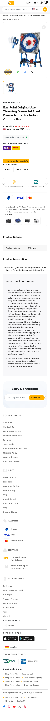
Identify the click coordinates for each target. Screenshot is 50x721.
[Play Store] (26, 639)
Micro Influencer (10, 457)
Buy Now (8, 214)
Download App (10, 477)
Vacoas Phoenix (10, 599)
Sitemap (7, 440)
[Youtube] (15, 707)
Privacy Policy (31, 697)
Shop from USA (11, 674)
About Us (7, 422)
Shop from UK (27, 674)
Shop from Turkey (12, 685)
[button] (29, 2)
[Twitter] (21, 707)
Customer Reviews (12, 486)
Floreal (6, 616)
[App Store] (11, 639)
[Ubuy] (10, 3)
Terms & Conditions (13, 697)
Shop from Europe (31, 685)
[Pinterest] (26, 707)
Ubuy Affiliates (10, 512)
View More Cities (11, 620)
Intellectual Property (12, 435)
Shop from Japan (12, 677)
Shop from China (30, 681)
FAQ (5, 495)
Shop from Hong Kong (33, 677)
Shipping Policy (10, 453)
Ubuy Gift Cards (10, 503)
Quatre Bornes (10, 603)
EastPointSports (11, 19)
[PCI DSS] (9, 661)
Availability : (9, 126)
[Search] (45, 9)
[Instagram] (10, 707)
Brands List (8, 482)
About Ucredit (9, 499)
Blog (5, 507)
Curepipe (7, 594)
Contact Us (8, 427)
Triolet (6, 612)
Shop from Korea (12, 681)
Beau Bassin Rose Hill (13, 590)
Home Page (8, 15)
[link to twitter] (32, 72)
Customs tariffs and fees (15, 448)
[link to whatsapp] (18, 72)
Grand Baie (8, 607)
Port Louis (7, 586)
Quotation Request (12, 431)
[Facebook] (5, 707)
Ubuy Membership (11, 461)
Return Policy (9, 490)
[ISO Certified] (28, 661)
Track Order (9, 444)
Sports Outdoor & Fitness (25, 15)
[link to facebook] (25, 72)
